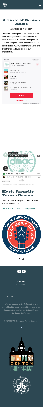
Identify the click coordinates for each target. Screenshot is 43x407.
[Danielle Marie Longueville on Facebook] (20, 259)
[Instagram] (23, 259)
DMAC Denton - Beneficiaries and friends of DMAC (22, 184)
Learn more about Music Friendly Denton (18, 208)
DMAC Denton (5, 184)
